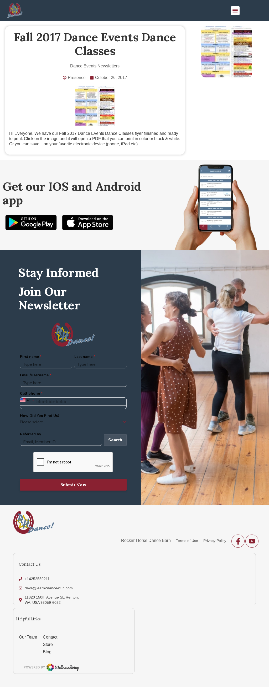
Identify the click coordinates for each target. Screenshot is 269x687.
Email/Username (34, 375)
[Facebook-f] (238, 541)
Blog (47, 652)
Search (115, 440)
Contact (50, 637)
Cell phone (30, 393)
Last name (83, 356)
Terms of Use (187, 540)
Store (48, 644)
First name (29, 356)
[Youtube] (251, 541)
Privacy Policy (214, 540)
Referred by (30, 434)
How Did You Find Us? (40, 415)
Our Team (28, 637)
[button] (235, 10)
